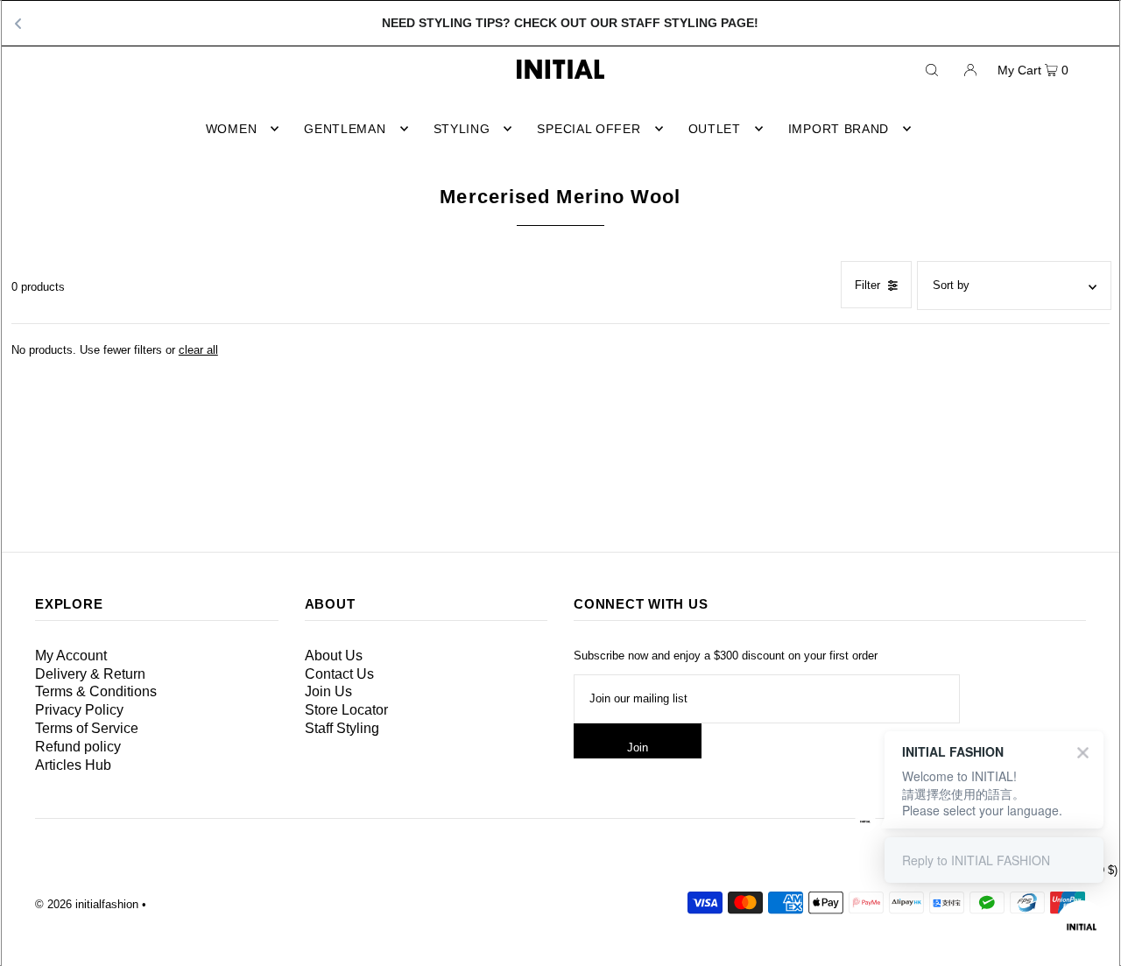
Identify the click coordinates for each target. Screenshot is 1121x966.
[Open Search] (931, 69)
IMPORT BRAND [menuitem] (838, 129)
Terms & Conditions (96, 691)
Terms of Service (86, 728)
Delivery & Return (90, 673)
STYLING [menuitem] (462, 129)
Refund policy (78, 746)
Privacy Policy (79, 709)
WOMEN (231, 129)
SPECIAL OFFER (588, 129)
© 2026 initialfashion (86, 904)
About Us (334, 655)
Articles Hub (73, 765)
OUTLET (714, 129)
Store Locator (346, 709)
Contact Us (339, 673)
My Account (71, 655)
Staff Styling (342, 728)
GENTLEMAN (344, 129)
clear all (198, 349)
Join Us (328, 691)
